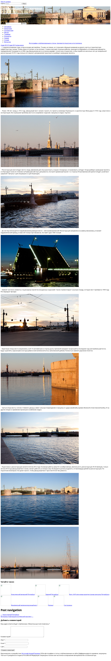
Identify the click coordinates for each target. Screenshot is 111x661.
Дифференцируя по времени (21, 8)
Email (3, 643)
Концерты (7, 36)
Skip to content (6, 2)
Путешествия (8, 30)
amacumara (20, 45)
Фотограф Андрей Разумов (31, 653)
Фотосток (7, 42)
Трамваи (7, 34)
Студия (6, 40)
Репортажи (8, 29)
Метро (6, 32)
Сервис (6, 38)
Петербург (7, 27)
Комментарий (5, 637)
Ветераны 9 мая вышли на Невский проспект (17, 616)
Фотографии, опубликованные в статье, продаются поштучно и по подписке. (55, 43)
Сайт (2, 647)
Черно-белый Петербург (10, 615)
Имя (3, 640)
